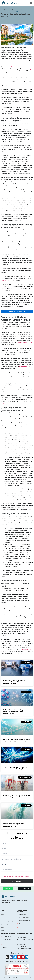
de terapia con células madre (24, 342)
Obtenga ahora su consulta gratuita (17, 311)
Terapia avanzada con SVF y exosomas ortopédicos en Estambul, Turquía (15, 768)
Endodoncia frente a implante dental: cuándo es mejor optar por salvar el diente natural (16, 796)
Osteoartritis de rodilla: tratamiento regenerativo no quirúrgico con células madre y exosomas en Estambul (17, 824)
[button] (31, 3)
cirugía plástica (23, 366)
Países (18, 9)
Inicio (2, 9)
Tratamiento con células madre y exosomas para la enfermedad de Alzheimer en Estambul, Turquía (16, 711)
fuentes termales (5, 280)
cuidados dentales (14, 67)
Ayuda (2, 910)
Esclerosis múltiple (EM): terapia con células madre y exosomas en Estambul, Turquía (16, 740)
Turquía (3, 403)
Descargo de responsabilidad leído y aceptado (17, 876)
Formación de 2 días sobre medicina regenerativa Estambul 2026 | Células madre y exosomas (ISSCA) (16, 681)
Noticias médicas (10, 9)
